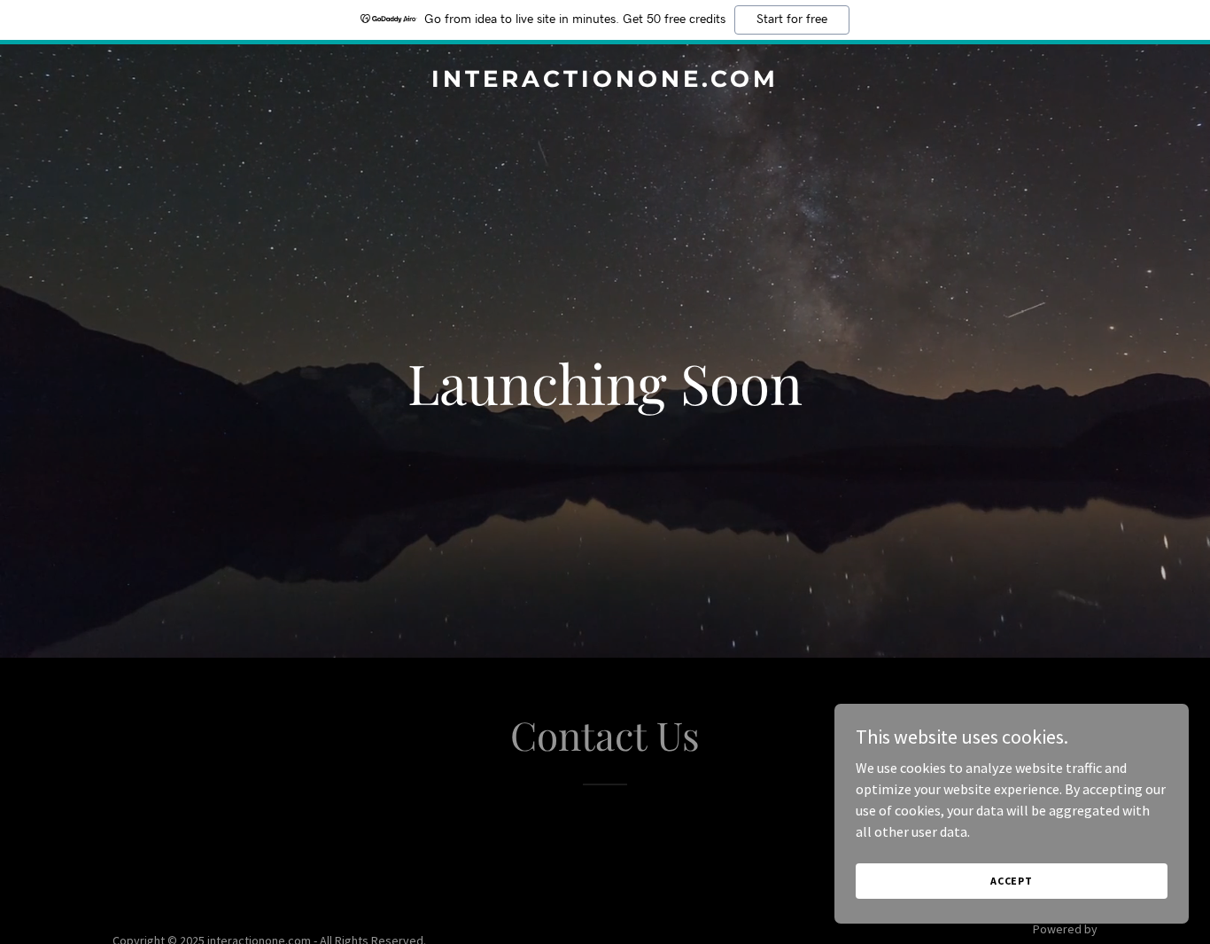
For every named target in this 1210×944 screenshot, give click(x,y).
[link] (605, 81)
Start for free (791, 19)
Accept (1011, 880)
